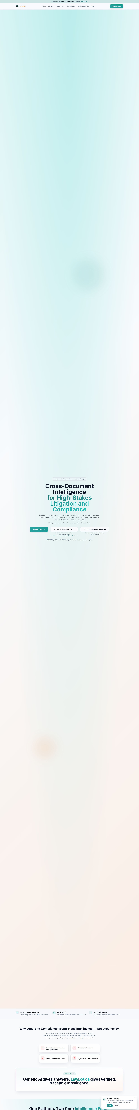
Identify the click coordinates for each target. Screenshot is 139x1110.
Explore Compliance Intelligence (96, 529)
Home (44, 6)
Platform (50, 6)
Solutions (60, 6)
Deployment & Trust (83, 6)
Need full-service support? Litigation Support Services (63, 535)
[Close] (135, 1098)
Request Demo (116, 6)
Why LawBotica (71, 6)
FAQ (93, 6)
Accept (109, 1105)
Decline (116, 1105)
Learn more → (84, 1)
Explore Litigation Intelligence (65, 529)
